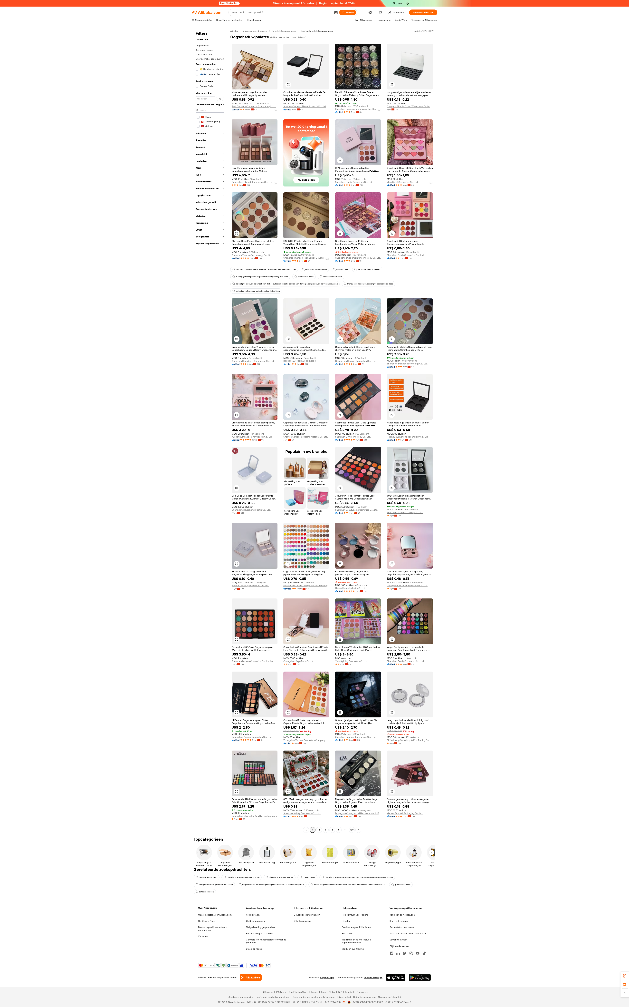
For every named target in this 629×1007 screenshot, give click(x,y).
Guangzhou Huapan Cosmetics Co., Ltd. (355, 361)
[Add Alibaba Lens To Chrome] (251, 977)
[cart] (380, 13)
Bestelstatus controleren (402, 927)
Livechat (346, 921)
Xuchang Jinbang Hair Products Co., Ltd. (252, 436)
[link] (624, 976)
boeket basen (309, 877)
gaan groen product (208, 877)
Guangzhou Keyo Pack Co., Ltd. (299, 661)
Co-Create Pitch (206, 921)
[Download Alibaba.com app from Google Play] (420, 977)
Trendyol (349, 992)
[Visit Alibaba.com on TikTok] (424, 953)
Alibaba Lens (205, 977)
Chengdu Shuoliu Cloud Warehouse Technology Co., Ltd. (410, 106)
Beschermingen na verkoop (260, 933)
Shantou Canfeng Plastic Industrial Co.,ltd (304, 106)
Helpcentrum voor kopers (355, 914)
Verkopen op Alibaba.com (402, 914)
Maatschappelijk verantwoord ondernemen (213, 928)
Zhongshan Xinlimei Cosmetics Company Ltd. (306, 740)
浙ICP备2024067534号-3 (398, 1002)
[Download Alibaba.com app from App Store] (395, 977)
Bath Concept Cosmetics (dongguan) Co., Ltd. (254, 106)
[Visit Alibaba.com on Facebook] (391, 953)
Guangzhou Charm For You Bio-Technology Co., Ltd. (254, 816)
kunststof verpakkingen (316, 269)
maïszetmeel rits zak (332, 276)
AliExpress (268, 992)
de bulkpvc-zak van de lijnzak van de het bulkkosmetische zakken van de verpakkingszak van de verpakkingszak (287, 284)
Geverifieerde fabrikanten (307, 914)
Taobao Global (328, 992)
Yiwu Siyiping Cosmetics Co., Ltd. (352, 661)
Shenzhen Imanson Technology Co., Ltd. (355, 109)
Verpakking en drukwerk (255, 31)
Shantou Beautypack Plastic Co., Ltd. (250, 585)
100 (352, 830)
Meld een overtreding (353, 949)
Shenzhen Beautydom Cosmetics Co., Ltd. (356, 509)
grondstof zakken (402, 884)
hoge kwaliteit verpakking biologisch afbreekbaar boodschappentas (273, 884)
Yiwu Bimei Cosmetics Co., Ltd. (402, 182)
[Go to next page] (358, 830)
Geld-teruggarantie (256, 921)
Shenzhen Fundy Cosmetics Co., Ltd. (353, 182)
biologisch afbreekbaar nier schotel (243, 877)
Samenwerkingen (398, 939)
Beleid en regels (254, 949)
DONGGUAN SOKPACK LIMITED (299, 361)
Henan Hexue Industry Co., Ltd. (351, 588)
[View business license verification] (344, 1002)
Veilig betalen (253, 914)
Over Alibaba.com (207, 908)
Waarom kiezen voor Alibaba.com (215, 914)
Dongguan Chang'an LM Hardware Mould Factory (358, 813)
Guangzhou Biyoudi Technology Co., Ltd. (252, 182)
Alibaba (234, 31)
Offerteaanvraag (302, 921)
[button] (336, 12)
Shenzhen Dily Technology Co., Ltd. (353, 436)
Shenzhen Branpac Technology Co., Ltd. (355, 737)
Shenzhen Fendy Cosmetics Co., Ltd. (405, 661)
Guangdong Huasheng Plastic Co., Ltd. (251, 509)
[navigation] (210, 431)
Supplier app (327, 977)
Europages (362, 992)
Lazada (314, 992)
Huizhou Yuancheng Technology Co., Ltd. (407, 436)
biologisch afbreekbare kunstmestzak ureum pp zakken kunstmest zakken (359, 877)
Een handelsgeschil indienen (356, 927)
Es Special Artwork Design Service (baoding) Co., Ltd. (306, 585)
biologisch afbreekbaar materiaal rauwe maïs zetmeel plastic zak (266, 269)
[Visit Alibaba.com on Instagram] (411, 953)
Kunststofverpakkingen (284, 31)
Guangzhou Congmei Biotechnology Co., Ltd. (358, 257)
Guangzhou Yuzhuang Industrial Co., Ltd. (407, 585)
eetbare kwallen (206, 892)
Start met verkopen (399, 921)
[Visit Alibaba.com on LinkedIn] (398, 953)
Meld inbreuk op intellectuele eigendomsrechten (356, 941)
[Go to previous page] (306, 830)
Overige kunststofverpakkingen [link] (317, 31)
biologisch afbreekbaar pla (281, 877)
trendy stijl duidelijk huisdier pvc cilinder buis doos (370, 284)
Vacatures (203, 936)
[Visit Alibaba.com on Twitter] (405, 953)
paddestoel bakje (306, 276)
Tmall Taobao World (298, 992)
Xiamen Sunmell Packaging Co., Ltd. (405, 813)
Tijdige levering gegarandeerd (261, 927)
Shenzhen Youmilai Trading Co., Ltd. (405, 512)
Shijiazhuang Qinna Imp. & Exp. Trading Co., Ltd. (410, 740)
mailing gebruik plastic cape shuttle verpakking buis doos (262, 276)
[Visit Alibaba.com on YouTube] (418, 953)
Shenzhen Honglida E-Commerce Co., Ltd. (253, 361)
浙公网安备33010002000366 (368, 1002)
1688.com (281, 992)
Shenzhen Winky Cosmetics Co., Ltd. (302, 813)
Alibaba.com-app (373, 977)
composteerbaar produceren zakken (216, 884)
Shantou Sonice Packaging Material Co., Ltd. (305, 436)
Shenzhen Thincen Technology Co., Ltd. (252, 255)
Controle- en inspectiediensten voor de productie (266, 941)
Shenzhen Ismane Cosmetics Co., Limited (253, 661)
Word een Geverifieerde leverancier (408, 933)
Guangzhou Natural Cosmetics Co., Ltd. (251, 737)
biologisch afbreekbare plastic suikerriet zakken (258, 291)
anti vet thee (342, 269)
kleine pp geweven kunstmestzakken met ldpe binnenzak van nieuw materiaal (349, 884)
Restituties (347, 933)
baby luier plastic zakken (369, 269)
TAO (340, 992)
